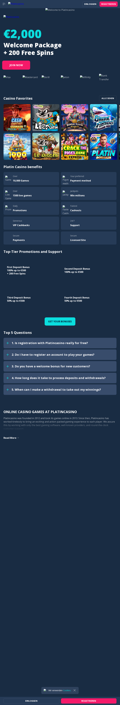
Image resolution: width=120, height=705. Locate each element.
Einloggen (90, 4)
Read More (10, 437)
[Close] (74, 690)
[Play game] (17, 117)
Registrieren (108, 4)
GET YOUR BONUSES (60, 321)
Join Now (16, 65)
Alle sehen (108, 98)
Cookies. (67, 690)
